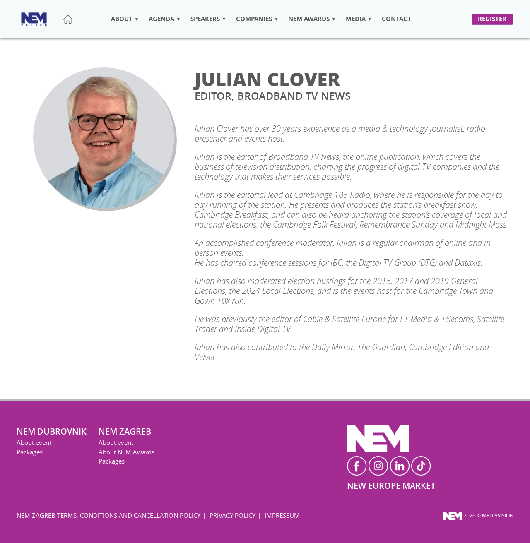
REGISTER (492, 18)
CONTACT (396, 18)
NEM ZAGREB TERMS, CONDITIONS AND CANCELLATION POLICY (108, 515)
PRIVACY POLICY (232, 515)
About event (34, 442)
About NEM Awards (126, 452)
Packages (30, 452)
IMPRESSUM (282, 515)
